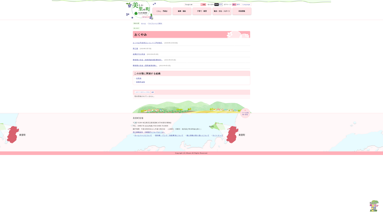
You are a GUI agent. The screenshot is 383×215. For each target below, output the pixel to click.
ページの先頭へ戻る (245, 113)
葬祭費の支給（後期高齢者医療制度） (148, 60)
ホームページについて (143, 135)
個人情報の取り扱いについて (198, 135)
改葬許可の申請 (139, 54)
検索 (204, 4)
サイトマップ (217, 135)
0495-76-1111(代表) (145, 126)
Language (246, 4)
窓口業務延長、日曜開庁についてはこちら (149, 132)
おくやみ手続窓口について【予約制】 (148, 43)
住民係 (138, 78)
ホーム (143, 23)
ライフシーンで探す (155, 23)
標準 (220, 4)
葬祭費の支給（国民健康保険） (145, 65)
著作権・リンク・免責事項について (169, 135)
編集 (153, 92)
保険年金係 (140, 82)
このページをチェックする (142, 92)
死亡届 (135, 48)
